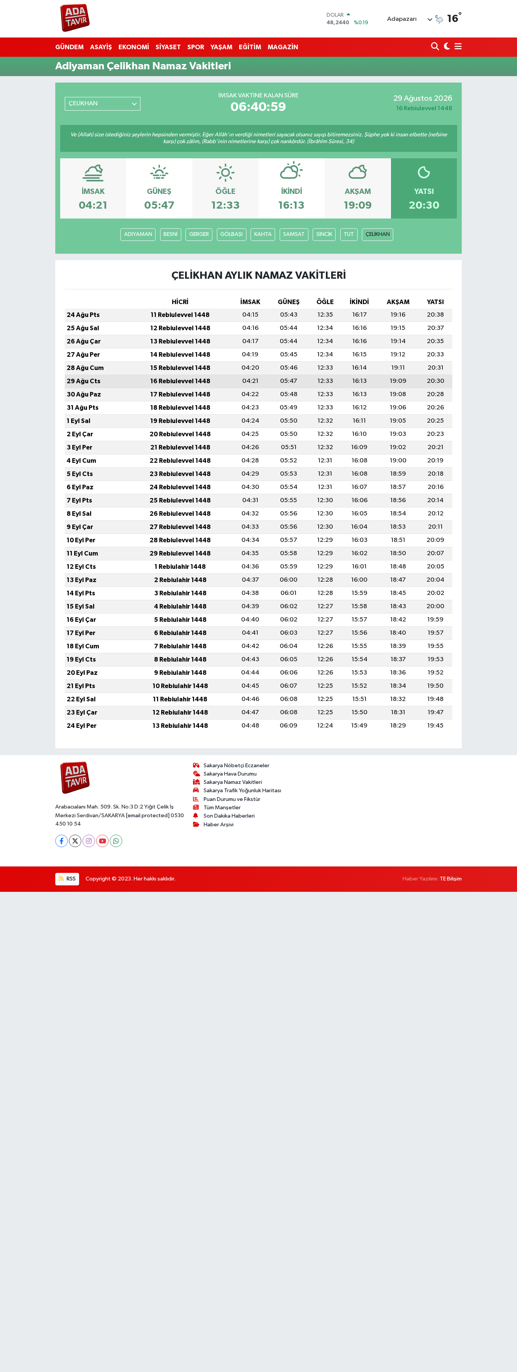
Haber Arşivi (219, 824)
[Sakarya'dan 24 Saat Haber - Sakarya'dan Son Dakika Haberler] (75, 19)
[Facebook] (61, 841)
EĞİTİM (250, 47)
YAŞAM (221, 47)
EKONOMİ (133, 47)
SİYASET (168, 47)
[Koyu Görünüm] (446, 47)
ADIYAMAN (138, 234)
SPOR (195, 47)
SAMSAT (294, 234)
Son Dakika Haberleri (229, 816)
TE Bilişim (451, 879)
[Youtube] (102, 841)
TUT (349, 234)
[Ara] (436, 47)
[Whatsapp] (116, 841)
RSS (70, 879)
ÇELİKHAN (378, 234)
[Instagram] (89, 841)
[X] (75, 841)
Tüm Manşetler (222, 807)
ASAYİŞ (101, 47)
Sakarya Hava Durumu (230, 774)
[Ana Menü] (457, 47)
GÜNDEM (69, 47)
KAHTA (263, 234)
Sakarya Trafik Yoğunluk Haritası (242, 790)
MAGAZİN (283, 47)
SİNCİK (324, 234)
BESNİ (171, 234)
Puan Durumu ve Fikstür (232, 799)
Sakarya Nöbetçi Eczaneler (236, 765)
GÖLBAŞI (231, 234)
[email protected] (148, 815)
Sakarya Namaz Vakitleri (233, 782)
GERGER (199, 234)
